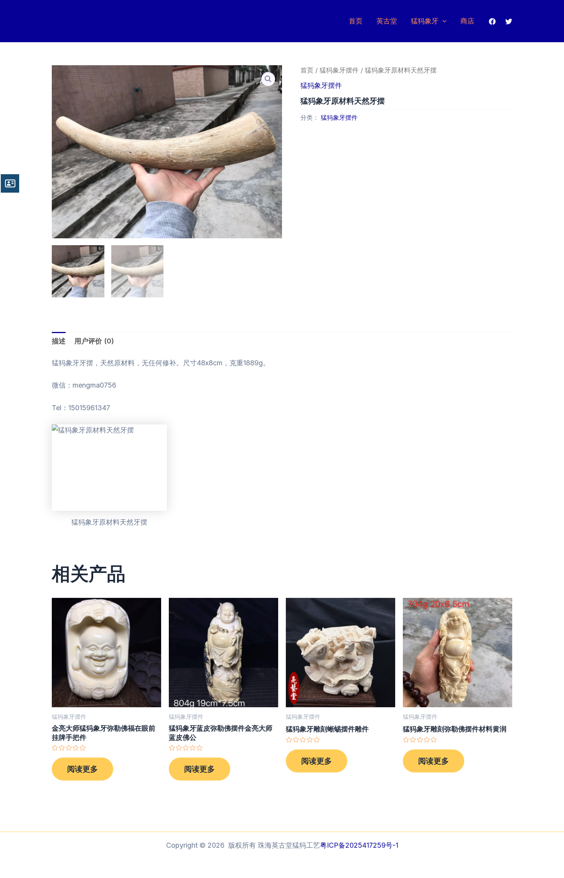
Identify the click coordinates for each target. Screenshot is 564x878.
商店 (467, 21)
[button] (268, 79)
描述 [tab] (59, 341)
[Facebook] (492, 21)
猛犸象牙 (425, 21)
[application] (443, 21)
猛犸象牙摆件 (339, 70)
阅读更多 (82, 769)
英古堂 (386, 21)
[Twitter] (508, 21)
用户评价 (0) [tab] (94, 341)
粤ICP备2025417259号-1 (359, 845)
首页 (356, 21)
